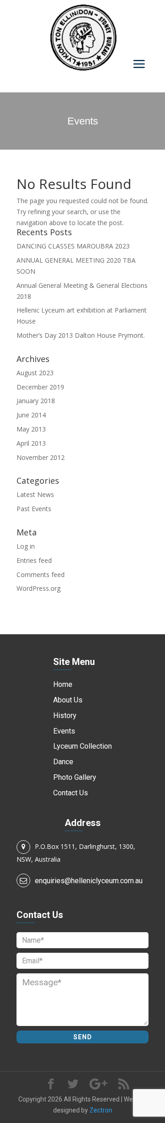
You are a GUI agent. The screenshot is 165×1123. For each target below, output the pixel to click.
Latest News (35, 494)
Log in (25, 546)
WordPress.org (38, 588)
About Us (67, 700)
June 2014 (31, 414)
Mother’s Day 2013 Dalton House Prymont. (80, 335)
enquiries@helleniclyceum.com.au (89, 880)
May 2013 (31, 429)
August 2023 (35, 372)
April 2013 (31, 443)
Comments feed (40, 574)
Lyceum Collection (82, 746)
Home (62, 684)
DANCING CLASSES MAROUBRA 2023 (73, 246)
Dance (63, 761)
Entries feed (34, 560)
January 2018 (35, 400)
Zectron (100, 1110)
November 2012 (40, 457)
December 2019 (40, 387)
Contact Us (70, 792)
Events (64, 731)
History (65, 715)
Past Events (33, 508)
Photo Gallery (74, 777)
